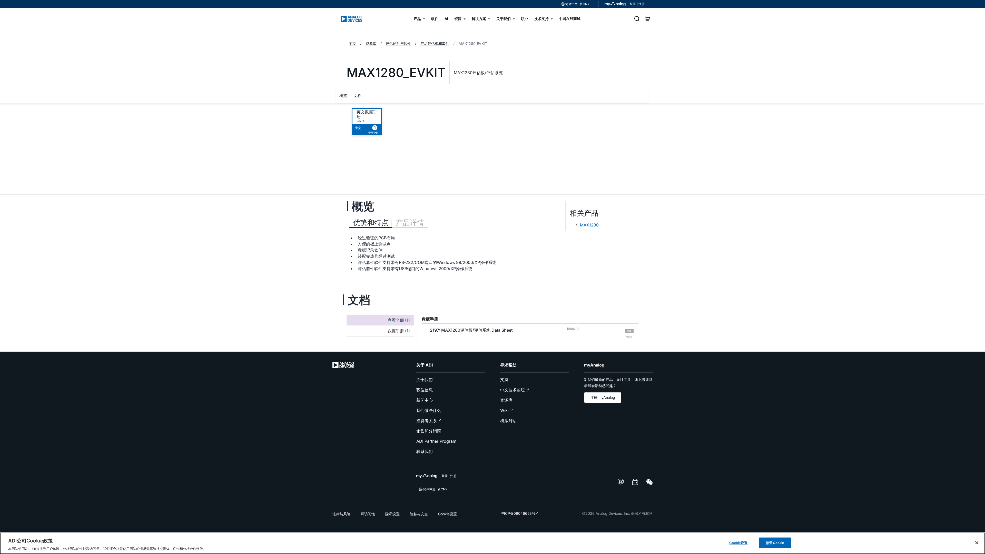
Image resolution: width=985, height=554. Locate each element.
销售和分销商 (428, 430)
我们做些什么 (428, 410)
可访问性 (368, 514)
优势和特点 (370, 222)
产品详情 (410, 222)
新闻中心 (424, 400)
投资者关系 (426, 420)
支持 (504, 379)
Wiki (504, 410)
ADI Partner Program (436, 441)
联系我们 (424, 451)
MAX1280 (589, 224)
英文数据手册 (367, 114)
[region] (492, 543)
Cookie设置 (447, 514)
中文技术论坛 (512, 389)
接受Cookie (775, 542)
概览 (343, 95)
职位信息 (424, 389)
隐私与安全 (419, 514)
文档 (357, 95)
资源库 (506, 400)
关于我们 (424, 379)
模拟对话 (508, 420)
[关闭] (976, 542)
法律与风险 (341, 514)
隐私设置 (392, 514)
